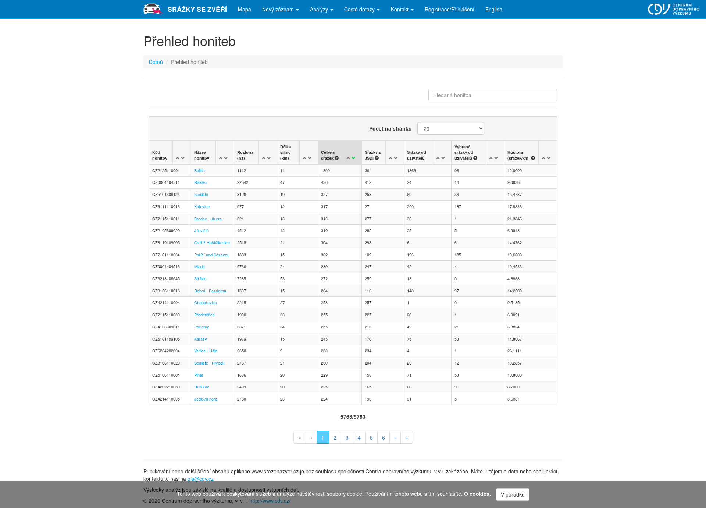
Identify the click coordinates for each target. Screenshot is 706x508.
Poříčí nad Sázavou (211, 254)
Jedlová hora (205, 399)
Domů (156, 61)
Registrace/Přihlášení (449, 9)
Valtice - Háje (205, 351)
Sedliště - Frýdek (209, 363)
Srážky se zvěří (197, 9)
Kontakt (400, 9)
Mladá (199, 266)
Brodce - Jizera (208, 218)
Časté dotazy (360, 9)
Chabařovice (205, 302)
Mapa (244, 9)
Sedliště (201, 194)
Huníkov (201, 387)
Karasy (200, 339)
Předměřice (204, 314)
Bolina (199, 170)
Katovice (202, 206)
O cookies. (477, 493)
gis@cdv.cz (201, 478)
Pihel (198, 375)
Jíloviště (201, 230)
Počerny (201, 327)
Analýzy (319, 9)
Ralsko (200, 182)
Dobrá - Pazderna (210, 291)
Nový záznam (278, 9)
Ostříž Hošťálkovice (212, 242)
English (493, 9)
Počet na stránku (390, 128)
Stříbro (200, 278)
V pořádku (513, 494)
